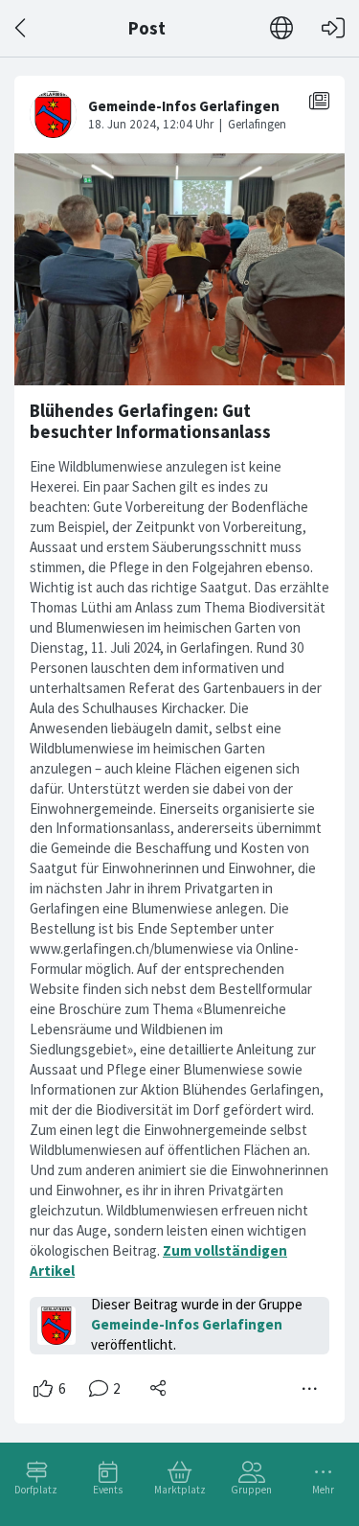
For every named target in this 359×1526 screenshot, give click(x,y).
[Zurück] (21, 28)
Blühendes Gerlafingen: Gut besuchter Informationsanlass (150, 421)
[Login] (333, 28)
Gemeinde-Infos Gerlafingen (186, 1324)
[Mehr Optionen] (310, 1389)
